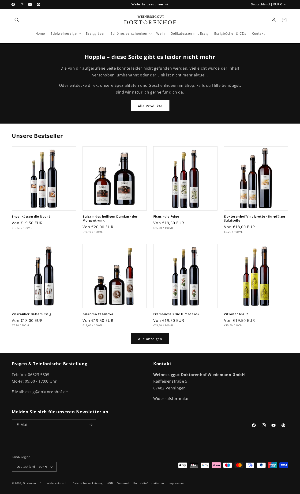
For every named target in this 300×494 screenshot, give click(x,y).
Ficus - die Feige (166, 217)
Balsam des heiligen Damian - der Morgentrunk (110, 218)
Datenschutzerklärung (87, 483)
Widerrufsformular (171, 398)
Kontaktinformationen (148, 483)
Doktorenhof (32, 483)
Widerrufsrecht (57, 483)
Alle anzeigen (150, 338)
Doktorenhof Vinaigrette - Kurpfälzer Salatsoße (255, 218)
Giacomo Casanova (97, 314)
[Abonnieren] (91, 424)
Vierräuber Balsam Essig (31, 314)
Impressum (176, 483)
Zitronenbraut (236, 314)
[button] (17, 20)
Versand (123, 483)
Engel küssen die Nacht (31, 217)
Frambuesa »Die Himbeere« (176, 314)
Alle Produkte (150, 106)
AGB (110, 483)
